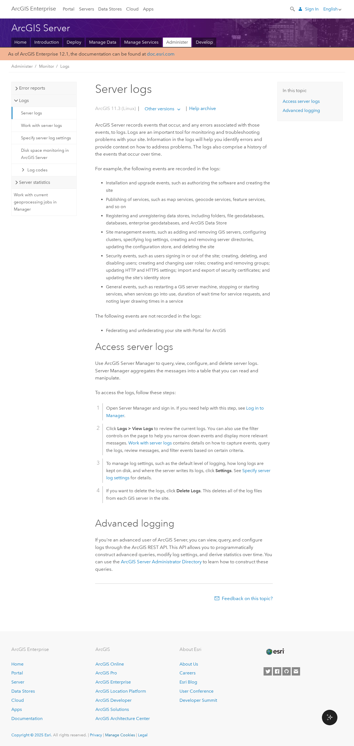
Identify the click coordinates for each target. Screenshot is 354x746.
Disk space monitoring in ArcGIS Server (45, 154)
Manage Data (102, 42)
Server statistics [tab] (34, 182)
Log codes (37, 169)
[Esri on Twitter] (268, 671)
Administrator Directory (161, 561)
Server (17, 682)
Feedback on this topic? (247, 598)
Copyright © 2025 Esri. (31, 735)
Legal (143, 735)
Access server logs (301, 101)
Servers (86, 9)
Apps (148, 9)
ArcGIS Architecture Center (122, 718)
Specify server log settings (46, 137)
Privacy (96, 735)
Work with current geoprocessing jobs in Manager (35, 202)
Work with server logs (41, 125)
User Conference (196, 691)
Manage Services (141, 42)
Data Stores (110, 9)
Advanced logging (301, 110)
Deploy (74, 42)
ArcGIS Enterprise (33, 8)
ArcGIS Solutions (112, 709)
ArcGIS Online (109, 664)
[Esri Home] (275, 652)
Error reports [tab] (32, 88)
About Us (188, 664)
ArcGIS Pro (106, 673)
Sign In (312, 9)
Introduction (46, 42)
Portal (68, 9)
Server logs (31, 113)
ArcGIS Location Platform (120, 691)
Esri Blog (188, 682)
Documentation (27, 718)
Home (20, 42)
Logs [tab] (24, 100)
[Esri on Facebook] (277, 671)
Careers (187, 673)
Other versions (159, 108)
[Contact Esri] (296, 671)
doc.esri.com (161, 54)
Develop (204, 42)
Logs (64, 66)
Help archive (202, 108)
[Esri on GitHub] (286, 671)
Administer (177, 42)
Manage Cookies (120, 735)
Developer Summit (198, 700)
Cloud (132, 9)
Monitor (46, 66)
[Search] (292, 8)
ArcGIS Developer (113, 700)
